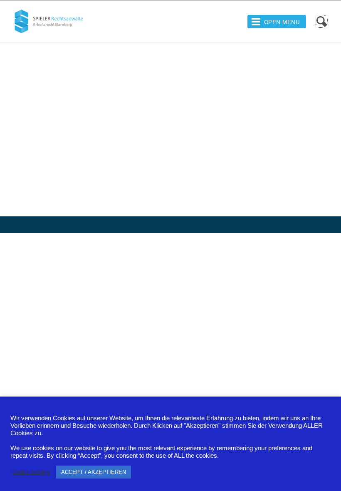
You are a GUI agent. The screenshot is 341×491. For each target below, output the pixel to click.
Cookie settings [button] (31, 472)
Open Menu (282, 22)
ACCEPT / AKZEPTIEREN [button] (93, 472)
